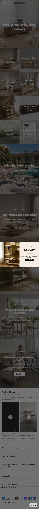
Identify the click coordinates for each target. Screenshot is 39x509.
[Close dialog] (38, 243)
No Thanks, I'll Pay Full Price (29, 262)
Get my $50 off (29, 259)
